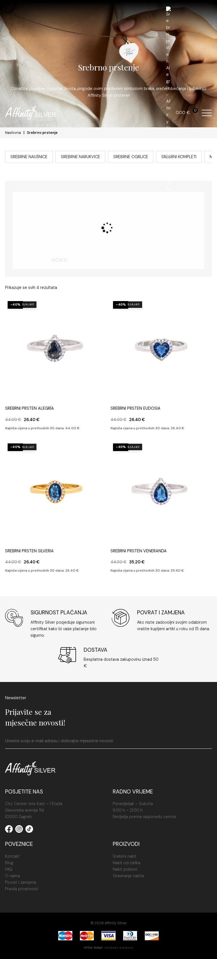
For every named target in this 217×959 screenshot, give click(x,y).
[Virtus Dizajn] (108, 948)
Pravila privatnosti (21, 888)
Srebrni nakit (124, 856)
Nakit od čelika (126, 862)
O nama (12, 875)
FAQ (8, 869)
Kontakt (12, 856)
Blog (9, 862)
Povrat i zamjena (20, 882)
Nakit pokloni (125, 869)
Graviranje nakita (128, 875)
